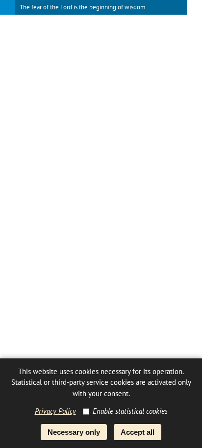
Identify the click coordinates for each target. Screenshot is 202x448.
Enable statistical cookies (130, 411)
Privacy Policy (55, 411)
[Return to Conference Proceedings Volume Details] (7, 7)
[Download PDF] (194, 7)
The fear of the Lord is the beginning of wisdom (83, 7)
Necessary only (74, 432)
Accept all (137, 432)
